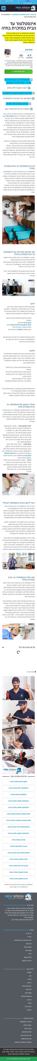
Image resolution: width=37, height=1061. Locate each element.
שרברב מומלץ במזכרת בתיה (18, 859)
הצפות (20, 329)
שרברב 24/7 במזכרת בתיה (18, 846)
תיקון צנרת (27, 455)
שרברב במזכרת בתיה (18, 840)
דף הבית (33, 14)
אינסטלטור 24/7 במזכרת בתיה (18, 788)
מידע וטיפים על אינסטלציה (20, 14)
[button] (3, 8)
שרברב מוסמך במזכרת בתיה (19, 878)
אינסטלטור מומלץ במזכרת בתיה (18, 801)
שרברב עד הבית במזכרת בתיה (18, 866)
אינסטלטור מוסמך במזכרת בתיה (18, 807)
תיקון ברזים (27, 322)
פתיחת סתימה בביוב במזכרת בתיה (18, 853)
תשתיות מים (10, 116)
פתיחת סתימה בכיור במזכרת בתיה (18, 827)
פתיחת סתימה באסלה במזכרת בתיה (18, 814)
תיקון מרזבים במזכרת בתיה (18, 781)
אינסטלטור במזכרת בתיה (18, 794)
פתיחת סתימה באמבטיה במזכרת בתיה (18, 820)
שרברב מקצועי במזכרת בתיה (18, 872)
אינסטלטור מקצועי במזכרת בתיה (18, 833)
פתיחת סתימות (9, 453)
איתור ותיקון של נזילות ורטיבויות (20, 325)
